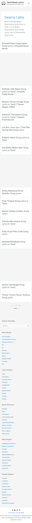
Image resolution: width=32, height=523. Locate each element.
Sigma (4, 356)
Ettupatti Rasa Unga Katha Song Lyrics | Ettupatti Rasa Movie (15, 46)
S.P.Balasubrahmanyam (8, 443)
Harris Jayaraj (6, 431)
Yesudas (4, 449)
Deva (3, 411)
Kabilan (4, 393)
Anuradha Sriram (7, 489)
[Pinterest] (17, 510)
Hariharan (5, 452)
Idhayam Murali (6, 358)
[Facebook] (12, 510)
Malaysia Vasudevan (8, 446)
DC (3, 345)
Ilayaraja (4, 408)
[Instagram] (19, 510)
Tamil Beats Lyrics (15, 2)
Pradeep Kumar (6, 465)
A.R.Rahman (5, 414)
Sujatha (4, 492)
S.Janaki (4, 478)
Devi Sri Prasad (6, 428)
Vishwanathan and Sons (9, 339)
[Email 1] (15, 510)
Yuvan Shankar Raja (8, 417)
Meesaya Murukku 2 (8, 342)
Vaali (3, 374)
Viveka (4, 388)
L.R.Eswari (5, 481)
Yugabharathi (6, 385)
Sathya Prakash (6, 460)
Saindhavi (5, 500)
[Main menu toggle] (28, 3)
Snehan (4, 399)
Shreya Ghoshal (6, 495)
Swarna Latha (6, 486)
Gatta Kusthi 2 (6, 353)
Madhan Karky (6, 390)
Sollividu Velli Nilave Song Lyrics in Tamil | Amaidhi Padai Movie (14, 91)
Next (16, 308)
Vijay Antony (5, 433)
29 (2, 364)
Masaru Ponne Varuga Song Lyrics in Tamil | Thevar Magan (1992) (15, 104)
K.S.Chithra (5, 484)
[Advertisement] (16, 69)
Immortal (4, 361)
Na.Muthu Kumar (7, 379)
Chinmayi (4, 497)
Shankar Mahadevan (8, 454)
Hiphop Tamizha (6, 425)
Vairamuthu (5, 377)
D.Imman (4, 420)
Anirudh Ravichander (8, 422)
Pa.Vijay (4, 396)
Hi (2, 347)
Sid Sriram (5, 463)
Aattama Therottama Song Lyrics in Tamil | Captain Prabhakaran (14, 117)
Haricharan (5, 468)
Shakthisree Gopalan (8, 503)
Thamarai (4, 382)
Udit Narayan (6, 457)
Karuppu (4, 350)
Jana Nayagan (6, 336)
